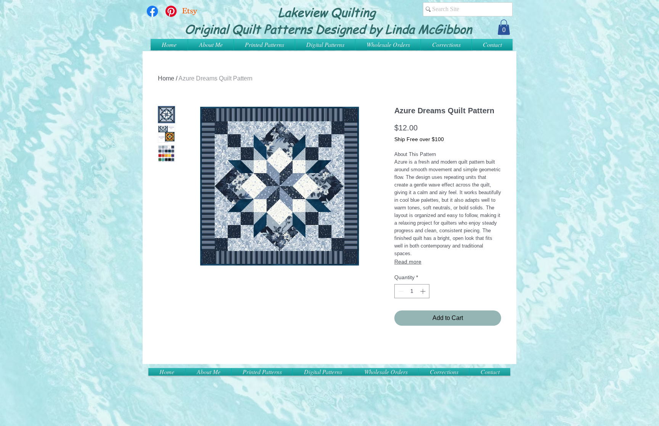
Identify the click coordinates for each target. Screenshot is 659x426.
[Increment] (423, 291)
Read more (407, 262)
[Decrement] (400, 291)
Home (166, 78)
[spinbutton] (412, 291)
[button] (503, 27)
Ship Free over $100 (419, 139)
